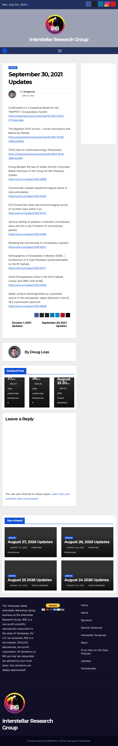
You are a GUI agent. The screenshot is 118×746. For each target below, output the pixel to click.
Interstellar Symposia (93, 635)
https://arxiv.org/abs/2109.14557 (27, 247)
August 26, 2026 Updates (86, 542)
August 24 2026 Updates (86, 580)
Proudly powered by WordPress (42, 741)
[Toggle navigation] (60, 50)
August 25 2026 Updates (30, 580)
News (84, 642)
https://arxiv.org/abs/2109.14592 (27, 285)
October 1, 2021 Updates (21, 324)
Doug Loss (29, 91)
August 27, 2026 (19, 548)
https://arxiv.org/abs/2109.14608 (27, 306)
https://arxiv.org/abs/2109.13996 (27, 179)
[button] (114, 50)
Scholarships (88, 668)
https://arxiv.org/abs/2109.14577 (27, 268)
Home (84, 605)
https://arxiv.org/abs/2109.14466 (27, 234)
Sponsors (86, 620)
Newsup (71, 741)
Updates (12, 68)
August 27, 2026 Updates (30, 542)
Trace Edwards (62, 400)
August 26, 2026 (76, 548)
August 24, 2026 (76, 585)
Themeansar (84, 741)
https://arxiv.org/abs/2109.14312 (27, 213)
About (84, 612)
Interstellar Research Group (59, 39)
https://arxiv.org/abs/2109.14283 (27, 196)
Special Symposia (91, 627)
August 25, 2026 (19, 585)
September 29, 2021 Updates (54, 324)
